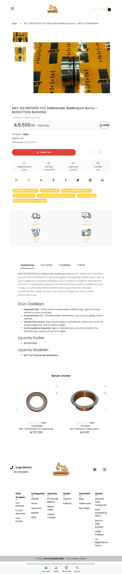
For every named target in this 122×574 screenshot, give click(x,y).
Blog (81, 498)
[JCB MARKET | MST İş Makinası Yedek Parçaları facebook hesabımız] (95, 469)
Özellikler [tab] (65, 265)
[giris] (29, 180)
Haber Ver (45, 152)
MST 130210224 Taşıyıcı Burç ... (85, 429)
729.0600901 (37, 426)
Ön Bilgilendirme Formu (101, 542)
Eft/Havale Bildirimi (52, 500)
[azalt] (96, 152)
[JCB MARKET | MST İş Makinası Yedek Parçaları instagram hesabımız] (104, 469)
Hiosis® (37, 564)
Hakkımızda (85, 503)
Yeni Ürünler (19, 520)
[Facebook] (66, 180)
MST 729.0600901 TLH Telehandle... (37, 429)
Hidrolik (35, 498)
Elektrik (34, 512)
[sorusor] (53, 180)
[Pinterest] (90, 180)
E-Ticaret (65, 564)
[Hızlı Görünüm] (57, 393)
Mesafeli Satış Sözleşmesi (101, 502)
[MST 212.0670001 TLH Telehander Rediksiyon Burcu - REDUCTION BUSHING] (71, 68)
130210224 (85, 426)
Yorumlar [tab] (47, 265)
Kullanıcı (67, 503)
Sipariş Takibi (50, 508)
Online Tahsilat (51, 516)
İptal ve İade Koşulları (99, 523)
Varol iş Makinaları (54, 558)
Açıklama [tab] (27, 265)
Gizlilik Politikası (99, 533)
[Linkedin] (102, 180)
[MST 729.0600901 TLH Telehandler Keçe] (37, 401)
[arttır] (100, 152)
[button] (77, 569)
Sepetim (67, 498)
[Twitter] (78, 180)
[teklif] (41, 180)
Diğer (14, 23)
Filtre (33, 517)
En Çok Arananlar (20, 512)
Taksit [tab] (81, 265)
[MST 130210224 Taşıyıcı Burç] (85, 401)
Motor (34, 503)
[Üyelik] (101, 8)
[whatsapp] (16, 180)
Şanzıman (36, 508)
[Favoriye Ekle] (57, 386)
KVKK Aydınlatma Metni (101, 512)
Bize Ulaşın (84, 508)
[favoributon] (93, 8)
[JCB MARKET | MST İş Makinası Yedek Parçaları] (52, 8)
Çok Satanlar (19, 504)
